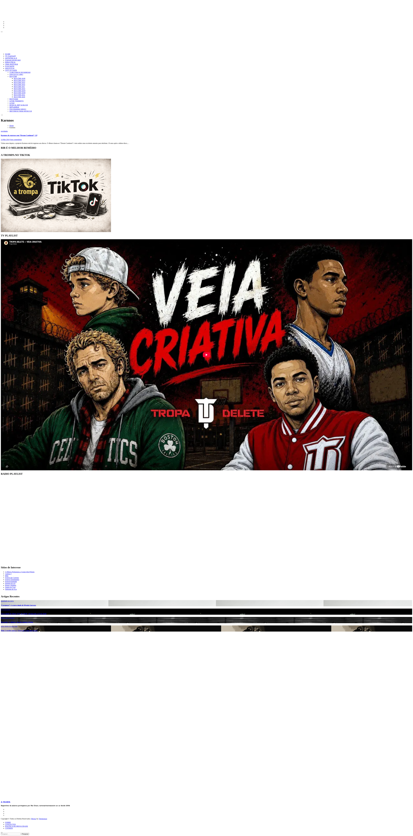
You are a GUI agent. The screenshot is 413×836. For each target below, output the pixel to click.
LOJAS (11, 103)
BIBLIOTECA (10, 62)
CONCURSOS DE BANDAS (19, 72)
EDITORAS (13, 99)
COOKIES (9, 828)
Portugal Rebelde (11, 581)
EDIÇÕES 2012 (19, 85)
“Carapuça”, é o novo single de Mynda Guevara (18, 605)
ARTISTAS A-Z (11, 58)
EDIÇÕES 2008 (19, 93)
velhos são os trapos (7, 618)
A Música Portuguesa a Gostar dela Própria (19, 572)
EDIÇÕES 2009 (19, 91)
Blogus (33, 819)
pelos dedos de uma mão (9, 626)
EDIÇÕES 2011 (19, 87)
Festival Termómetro (12, 580)
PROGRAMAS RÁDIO (17, 109)
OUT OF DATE (11, 70)
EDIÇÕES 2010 (19, 89)
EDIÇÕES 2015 (19, 97)
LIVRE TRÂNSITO (16, 101)
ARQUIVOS (9, 68)
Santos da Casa (10, 587)
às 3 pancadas (5, 609)
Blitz (6, 576)
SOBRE (8, 822)
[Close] (2, 832)
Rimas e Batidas (10, 585)
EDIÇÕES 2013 (19, 83)
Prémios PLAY (10, 583)
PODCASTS (9, 66)
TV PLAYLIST (10, 56)
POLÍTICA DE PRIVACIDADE (16, 826)
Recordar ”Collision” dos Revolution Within (17, 622)
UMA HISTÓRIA (11, 64)
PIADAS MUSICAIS (13, 60)
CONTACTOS (10, 824)
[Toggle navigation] (2, 31)
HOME (7, 54)
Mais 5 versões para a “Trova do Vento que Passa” (19, 630)
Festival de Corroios (12, 578)
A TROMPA (31, 8)
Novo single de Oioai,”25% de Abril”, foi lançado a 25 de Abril (23, 614)
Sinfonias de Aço (11, 589)
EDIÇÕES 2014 (19, 81)
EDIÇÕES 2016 (19, 95)
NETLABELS (14, 107)
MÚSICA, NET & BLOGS (18, 105)
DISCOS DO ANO (16, 75)
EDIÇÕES (13, 77)
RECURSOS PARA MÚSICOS (20, 111)
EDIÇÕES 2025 (19, 79)
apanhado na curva (7, 601)
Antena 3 (8, 574)
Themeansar (43, 819)
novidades (4, 131)
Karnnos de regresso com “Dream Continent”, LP (19, 135)
